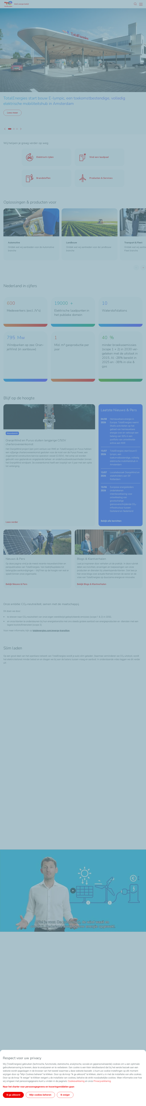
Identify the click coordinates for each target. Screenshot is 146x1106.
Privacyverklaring (102, 1081)
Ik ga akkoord (13, 1094)
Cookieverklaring (76, 1081)
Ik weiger (65, 1094)
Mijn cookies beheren (40, 1094)
